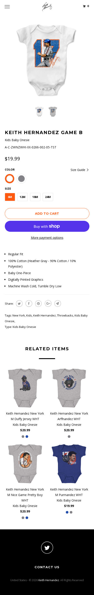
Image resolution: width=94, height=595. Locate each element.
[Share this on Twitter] (19, 303)
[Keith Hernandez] (47, 6)
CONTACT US (47, 567)
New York (18, 315)
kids (29, 315)
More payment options (47, 237)
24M (48, 197)
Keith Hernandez (44, 315)
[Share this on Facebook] (28, 303)
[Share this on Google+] (47, 303)
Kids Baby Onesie (24, 327)
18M (35, 197)
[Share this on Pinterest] (38, 303)
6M (10, 197)
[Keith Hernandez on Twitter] (47, 547)
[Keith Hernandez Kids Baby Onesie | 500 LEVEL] (47, 60)
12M (22, 197)
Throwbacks (65, 315)
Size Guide (78, 170)
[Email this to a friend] (57, 303)
